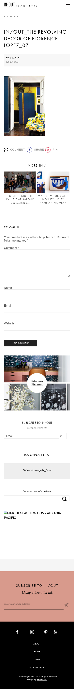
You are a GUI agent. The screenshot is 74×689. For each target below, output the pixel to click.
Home (37, 651)
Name (8, 287)
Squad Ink (42, 679)
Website (9, 323)
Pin (54, 149)
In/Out (15, 58)
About (36, 643)
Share (38, 149)
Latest (37, 659)
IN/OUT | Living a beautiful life (20, 5)
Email (7, 305)
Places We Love (37, 667)
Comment (17, 149)
